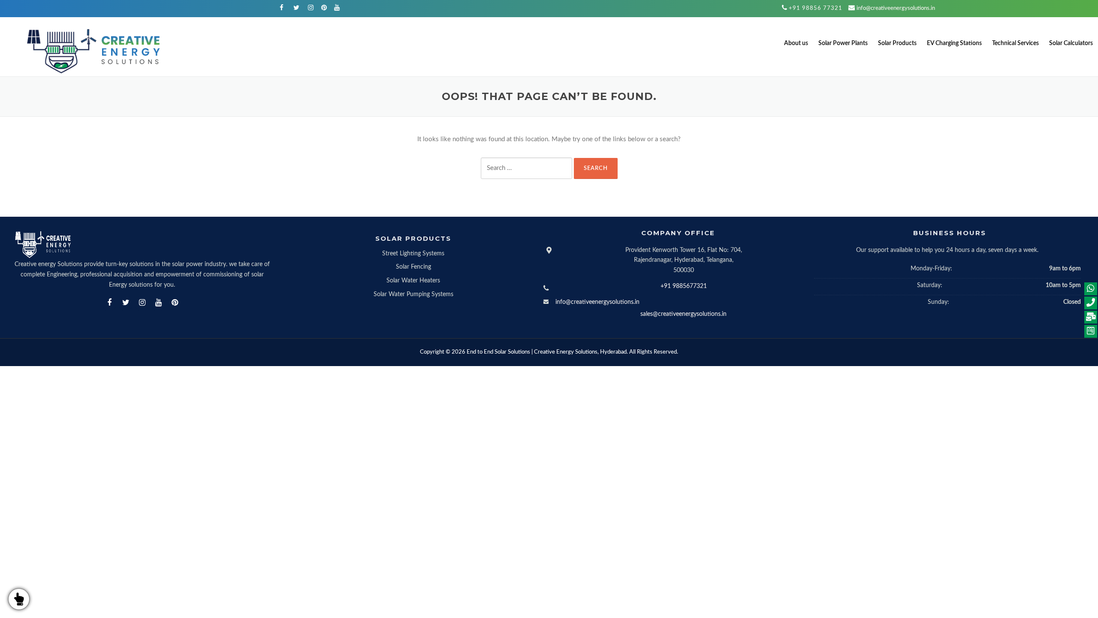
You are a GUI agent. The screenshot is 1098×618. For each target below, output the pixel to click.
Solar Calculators (1071, 43)
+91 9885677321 (684, 286)
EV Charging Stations (954, 43)
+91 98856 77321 (815, 8)
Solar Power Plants (843, 43)
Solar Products (897, 43)
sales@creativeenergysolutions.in (683, 314)
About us (796, 43)
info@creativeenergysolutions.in (896, 8)
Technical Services (1015, 43)
